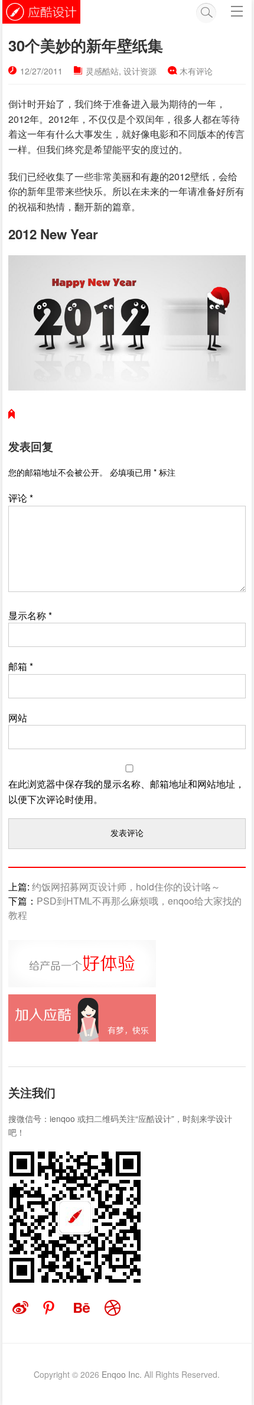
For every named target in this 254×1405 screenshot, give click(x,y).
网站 (17, 717)
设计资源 (140, 71)
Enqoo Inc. (122, 1374)
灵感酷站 (102, 71)
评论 (20, 498)
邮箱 (20, 666)
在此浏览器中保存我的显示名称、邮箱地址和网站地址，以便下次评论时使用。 (126, 791)
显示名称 (30, 615)
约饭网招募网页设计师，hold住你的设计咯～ (126, 886)
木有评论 (196, 71)
